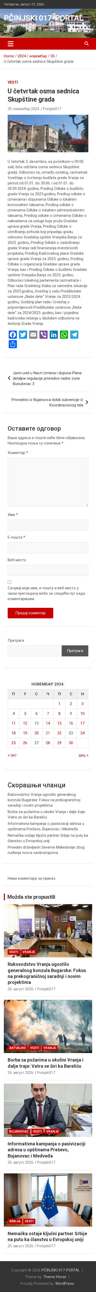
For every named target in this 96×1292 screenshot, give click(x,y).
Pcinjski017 (52, 109)
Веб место (17, 560)
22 (59, 733)
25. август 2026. (21, 1246)
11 (14, 723)
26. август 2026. (21, 989)
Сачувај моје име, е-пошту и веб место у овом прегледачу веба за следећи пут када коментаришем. (46, 593)
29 (59, 743)
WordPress (64, 1283)
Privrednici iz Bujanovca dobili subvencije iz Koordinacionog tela (47, 402)
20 (37, 733)
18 (14, 733)
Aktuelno (17, 1048)
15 (59, 723)
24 (82, 733)
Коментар (18, 452)
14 (48, 723)
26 (25, 743)
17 (82, 723)
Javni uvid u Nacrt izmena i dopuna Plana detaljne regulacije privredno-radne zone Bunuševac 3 (47, 378)
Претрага (16, 640)
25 (14, 743)
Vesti (13, 82)
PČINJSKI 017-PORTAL (43, 17)
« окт (12, 755)
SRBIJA (14, 1221)
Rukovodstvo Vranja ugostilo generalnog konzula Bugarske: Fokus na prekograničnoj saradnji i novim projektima (44, 800)
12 (25, 723)
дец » (83, 755)
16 (71, 723)
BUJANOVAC (19, 1131)
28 (48, 743)
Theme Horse (54, 1277)
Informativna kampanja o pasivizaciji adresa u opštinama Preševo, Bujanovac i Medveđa (47, 1150)
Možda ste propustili (31, 897)
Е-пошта (16, 537)
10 (82, 713)
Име (13, 514)
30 (71, 743)
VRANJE (29, 952)
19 (25, 733)
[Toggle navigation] (10, 44)
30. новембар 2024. (24, 109)
